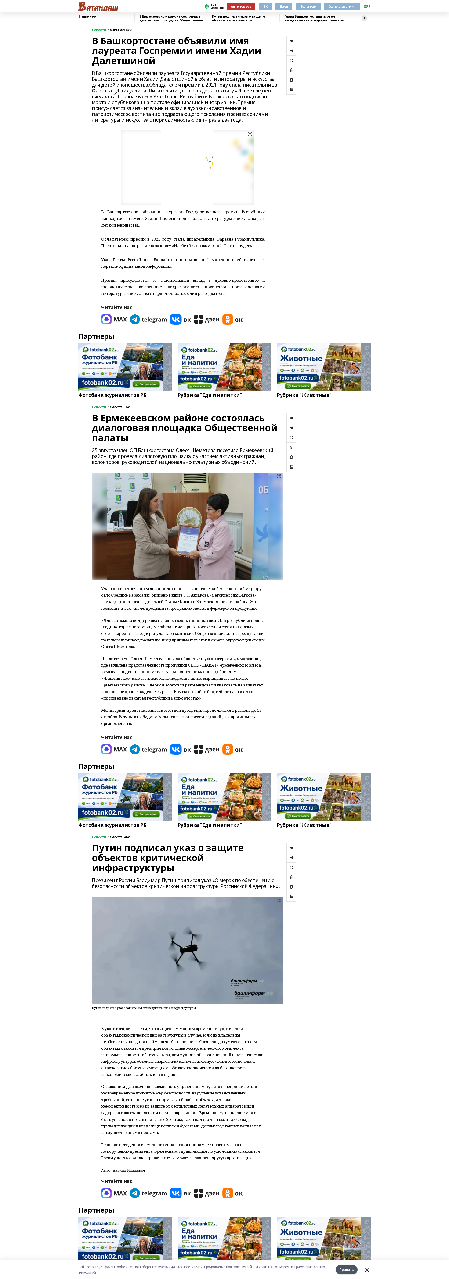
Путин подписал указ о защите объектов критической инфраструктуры (238, 18)
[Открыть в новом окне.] (114, 319)
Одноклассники (342, 6)
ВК (265, 6)
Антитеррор (241, 6)
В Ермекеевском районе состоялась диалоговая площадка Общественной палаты (172, 18)
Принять (346, 1269)
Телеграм (308, 6)
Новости (87, 17)
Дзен (283, 6)
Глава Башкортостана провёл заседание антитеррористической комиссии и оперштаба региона (314, 18)
